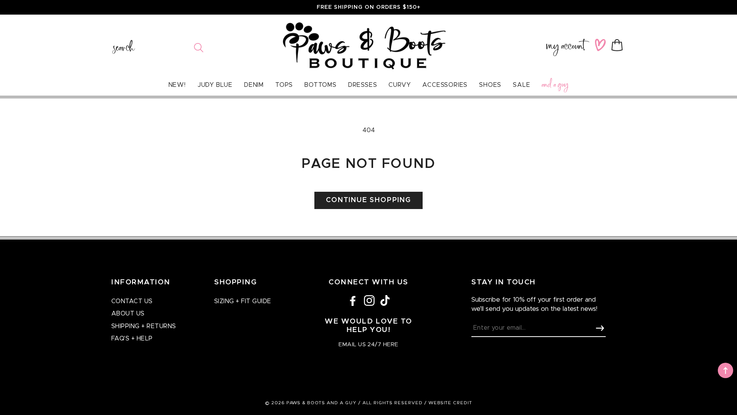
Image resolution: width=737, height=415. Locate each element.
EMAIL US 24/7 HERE (368, 344)
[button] (618, 45)
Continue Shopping (368, 200)
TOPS (284, 85)
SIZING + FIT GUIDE (242, 301)
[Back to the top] (725, 370)
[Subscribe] (600, 328)
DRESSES (362, 85)
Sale (521, 85)
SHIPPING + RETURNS (143, 326)
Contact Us (132, 301)
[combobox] (158, 47)
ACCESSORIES (445, 85)
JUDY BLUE (215, 85)
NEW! (177, 85)
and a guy (555, 86)
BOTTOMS (320, 85)
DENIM (254, 85)
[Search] (198, 47)
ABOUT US (128, 313)
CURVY (399, 85)
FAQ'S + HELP (132, 338)
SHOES (490, 85)
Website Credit (450, 402)
